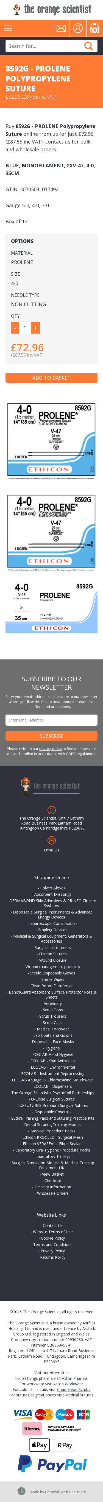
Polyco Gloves (52, 888)
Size (15, 274)
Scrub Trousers (52, 1016)
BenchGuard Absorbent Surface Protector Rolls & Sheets (53, 994)
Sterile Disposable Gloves (52, 973)
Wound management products (53, 966)
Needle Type (25, 295)
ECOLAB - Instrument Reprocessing (52, 1073)
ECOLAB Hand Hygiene (52, 1054)
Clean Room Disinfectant (52, 985)
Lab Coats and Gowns (53, 1035)
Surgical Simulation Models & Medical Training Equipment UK (53, 1165)
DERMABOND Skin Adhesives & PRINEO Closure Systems (52, 903)
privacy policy (50, 748)
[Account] (78, 28)
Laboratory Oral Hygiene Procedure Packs (52, 1150)
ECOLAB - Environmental (53, 1067)
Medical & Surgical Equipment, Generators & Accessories (52, 938)
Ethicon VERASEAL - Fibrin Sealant (53, 1143)
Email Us (51, 850)
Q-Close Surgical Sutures (53, 1099)
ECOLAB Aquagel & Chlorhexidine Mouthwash (53, 1080)
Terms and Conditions (53, 1244)
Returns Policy (52, 1257)
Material (22, 253)
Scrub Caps (53, 1022)
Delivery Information (53, 1186)
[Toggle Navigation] (8, 28)
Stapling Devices (52, 929)
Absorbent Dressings (52, 894)
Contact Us (53, 1225)
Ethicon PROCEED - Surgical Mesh (53, 1137)
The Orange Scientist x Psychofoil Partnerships (52, 1092)
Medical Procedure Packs (52, 1130)
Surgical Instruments (53, 947)
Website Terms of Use (53, 1231)
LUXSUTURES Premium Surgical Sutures (52, 1105)
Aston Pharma (74, 1378)
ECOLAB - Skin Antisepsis (52, 1060)
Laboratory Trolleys (52, 1156)
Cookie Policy (53, 1238)
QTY (15, 316)
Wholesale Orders (53, 1193)
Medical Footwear (53, 1029)
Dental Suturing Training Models (52, 1124)
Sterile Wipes (52, 979)
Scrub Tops (53, 1009)
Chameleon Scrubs (73, 1389)
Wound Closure (52, 960)
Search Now (88, 46)
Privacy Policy (53, 1250)
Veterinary (53, 1003)
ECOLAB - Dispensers (53, 1086)
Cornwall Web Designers (65, 1491)
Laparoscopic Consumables (52, 923)
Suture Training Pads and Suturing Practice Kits (52, 1118)
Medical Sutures (79, 1395)
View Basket (53, 1174)
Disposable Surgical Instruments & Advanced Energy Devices (53, 914)
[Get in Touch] (61, 28)
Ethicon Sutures (53, 953)
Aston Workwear (68, 1383)
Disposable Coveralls (52, 1111)
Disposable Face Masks (53, 1041)
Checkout (52, 1180)
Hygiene (53, 1048)
